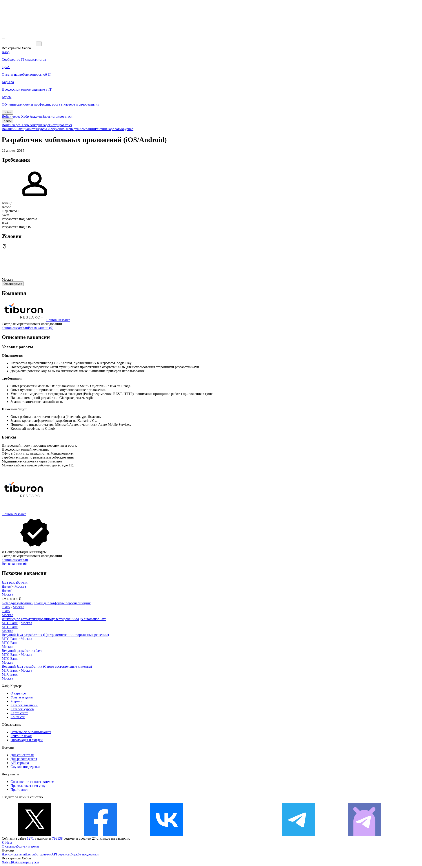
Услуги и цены (22, 697)
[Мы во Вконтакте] (167, 834)
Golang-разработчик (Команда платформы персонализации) (46, 603)
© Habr (7, 842)
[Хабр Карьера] (19, 44)
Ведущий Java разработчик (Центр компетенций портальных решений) (55, 635)
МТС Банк (10, 623)
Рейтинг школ (21, 736)
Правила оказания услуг (29, 785)
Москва (20, 586)
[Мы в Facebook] (101, 834)
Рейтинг (101, 129)
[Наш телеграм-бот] (364, 834)
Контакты (18, 717)
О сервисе (18, 693)
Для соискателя (22, 755)
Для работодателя (24, 759)
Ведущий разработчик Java (22, 650)
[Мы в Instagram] (233, 834)
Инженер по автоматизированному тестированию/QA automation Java (54, 619)
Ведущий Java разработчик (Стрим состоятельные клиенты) (47, 666)
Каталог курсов (22, 709)
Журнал (127, 129)
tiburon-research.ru (15, 328)
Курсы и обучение (50, 129)
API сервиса (20, 763)
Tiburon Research (58, 320)
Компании (87, 129)
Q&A (13, 862)
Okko (6, 607)
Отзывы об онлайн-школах (31, 732)
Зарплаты (114, 129)
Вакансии (9, 129)
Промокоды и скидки (27, 740)
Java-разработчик (14, 582)
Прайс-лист (19, 789)
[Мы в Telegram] (298, 834)
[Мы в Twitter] (35, 834)
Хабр (5, 862)
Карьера (23, 862)
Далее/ (6, 586)
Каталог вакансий (24, 705)
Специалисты (26, 129)
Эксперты (71, 129)
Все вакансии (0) (40, 328)
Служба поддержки (25, 767)
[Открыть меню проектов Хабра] (3, 38)
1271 (30, 838)
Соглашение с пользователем (32, 782)
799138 (57, 838)
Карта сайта (19, 713)
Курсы (34, 862)
